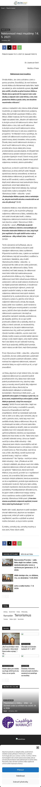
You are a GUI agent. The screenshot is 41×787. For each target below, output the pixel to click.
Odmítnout (20, 776)
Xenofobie (21, 619)
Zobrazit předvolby (20, 782)
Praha (18, 612)
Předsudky (24, 612)
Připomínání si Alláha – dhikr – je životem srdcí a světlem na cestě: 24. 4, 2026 (19, 705)
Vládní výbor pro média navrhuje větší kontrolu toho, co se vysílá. (10, 671)
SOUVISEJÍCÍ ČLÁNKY (10, 554)
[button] (38, 748)
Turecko (5, 619)
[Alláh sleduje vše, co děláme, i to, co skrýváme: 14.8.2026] (7, 578)
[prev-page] (3, 596)
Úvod (2, 8)
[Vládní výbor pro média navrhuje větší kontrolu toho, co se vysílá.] (11, 661)
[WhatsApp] (19, 47)
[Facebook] (4, 47)
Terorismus (23, 615)
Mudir (5, 711)
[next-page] (7, 596)
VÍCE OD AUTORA (27, 554)
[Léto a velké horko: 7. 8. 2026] (7, 588)
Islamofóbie (25, 666)
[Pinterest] (14, 47)
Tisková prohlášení (8, 666)
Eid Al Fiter (12, 612)
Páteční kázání (10, 8)
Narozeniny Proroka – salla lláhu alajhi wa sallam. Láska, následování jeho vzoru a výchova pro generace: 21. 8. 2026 (26, 565)
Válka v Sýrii (13, 619)
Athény (5, 612)
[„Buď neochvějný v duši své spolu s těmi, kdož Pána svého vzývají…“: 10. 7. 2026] (11, 639)
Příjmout (20, 770)
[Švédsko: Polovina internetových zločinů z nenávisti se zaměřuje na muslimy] (30, 661)
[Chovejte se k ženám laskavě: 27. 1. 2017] (30, 639)
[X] (9, 47)
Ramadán (8, 616)
